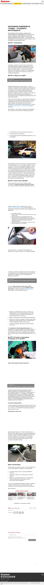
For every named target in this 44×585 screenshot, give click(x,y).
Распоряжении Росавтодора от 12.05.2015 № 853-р (19, 105)
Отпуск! (42, 3)
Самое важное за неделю (14, 532)
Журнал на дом (17, 3)
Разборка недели (26, 3)
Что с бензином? (35, 3)
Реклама (8, 578)
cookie (29, 582)
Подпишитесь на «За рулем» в (22, 503)
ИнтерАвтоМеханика (8, 3)
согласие (9, 537)
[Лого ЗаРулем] (5, 1)
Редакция (3, 578)
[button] (42, 582)
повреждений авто (29, 289)
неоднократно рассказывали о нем (15, 207)
